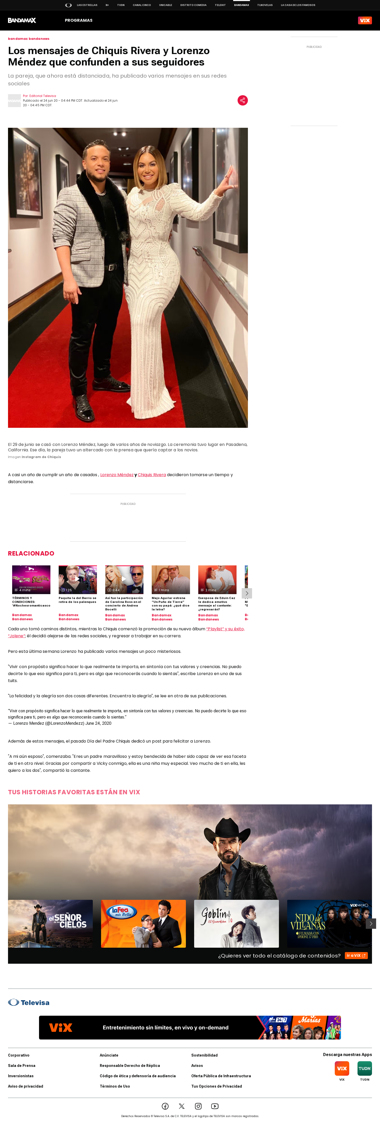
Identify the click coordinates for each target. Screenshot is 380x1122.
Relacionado (31, 553)
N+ (107, 5)
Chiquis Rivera (152, 475)
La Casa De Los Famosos (298, 5)
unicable (165, 5)
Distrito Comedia (193, 5)
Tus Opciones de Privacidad (216, 1086)
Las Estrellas (87, 5)
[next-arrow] (247, 593)
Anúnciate (109, 1055)
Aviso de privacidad (25, 1086)
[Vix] (365, 20)
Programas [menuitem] (79, 20)
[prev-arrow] (5, 924)
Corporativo (18, 1055)
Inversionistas (21, 1076)
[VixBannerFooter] (190, 1027)
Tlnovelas (265, 5)
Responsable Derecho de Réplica (130, 1066)
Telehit (220, 5)
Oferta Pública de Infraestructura (221, 1076)
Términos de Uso (115, 1086)
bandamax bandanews (28, 39)
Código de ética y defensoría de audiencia (138, 1076)
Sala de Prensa (21, 1066)
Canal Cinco (142, 5)
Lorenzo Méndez (117, 475)
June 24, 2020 (98, 723)
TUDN (121, 5)
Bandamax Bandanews (22, 617)
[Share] (243, 100)
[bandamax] (22, 20)
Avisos (197, 1066)
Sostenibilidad (204, 1055)
